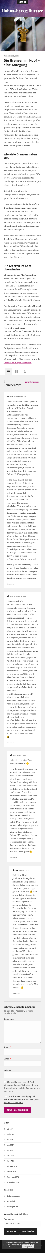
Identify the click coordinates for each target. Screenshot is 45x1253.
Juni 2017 (10, 1145)
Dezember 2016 (13, 1177)
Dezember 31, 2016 (20, 596)
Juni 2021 (10, 1134)
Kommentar (9, 1019)
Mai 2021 (10, 1140)
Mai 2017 (10, 1150)
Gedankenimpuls (13, 1196)
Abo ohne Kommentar (13, 1102)
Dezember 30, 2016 (20, 397)
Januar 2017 (11, 1172)
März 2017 (10, 1161)
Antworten (10, 584)
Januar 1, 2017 (21, 755)
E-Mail (7, 1059)
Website (7, 1070)
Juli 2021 (10, 1129)
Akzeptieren (28, 1247)
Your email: (9, 1219)
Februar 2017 (12, 1166)
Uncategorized (12, 1207)
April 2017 (10, 1156)
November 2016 (13, 1182)
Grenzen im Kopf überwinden (18, 362)
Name (7, 1047)
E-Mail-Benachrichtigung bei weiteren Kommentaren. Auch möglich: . (21, 1099)
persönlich (11, 1201)
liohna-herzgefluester (22, 10)
